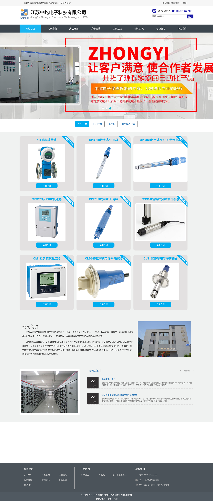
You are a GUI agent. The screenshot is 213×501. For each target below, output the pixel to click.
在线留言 (160, 28)
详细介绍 (47, 185)
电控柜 (111, 124)
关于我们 (52, 28)
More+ (187, 370)
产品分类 (82, 124)
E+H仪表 (97, 124)
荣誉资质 (95, 28)
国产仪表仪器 (128, 124)
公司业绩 (117, 28)
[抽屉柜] (33, 443)
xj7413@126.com (152, 479)
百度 (115, 498)
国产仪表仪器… (119, 474)
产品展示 (74, 28)
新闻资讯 (139, 28)
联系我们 (182, 28)
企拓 (110, 498)
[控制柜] (26, 443)
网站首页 (30, 28)
